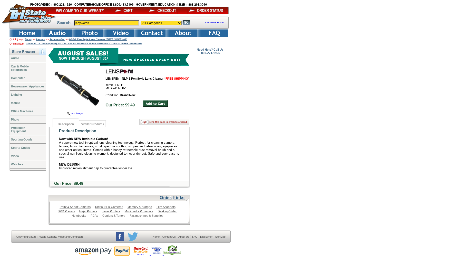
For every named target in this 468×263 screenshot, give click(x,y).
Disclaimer (206, 236)
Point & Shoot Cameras (75, 207)
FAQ (194, 236)
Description (66, 124)
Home (156, 236)
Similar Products (92, 124)
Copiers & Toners (113, 215)
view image (76, 113)
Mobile (15, 103)
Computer (18, 78)
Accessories (57, 39)
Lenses (40, 39)
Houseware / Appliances (28, 86)
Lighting (16, 94)
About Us (183, 236)
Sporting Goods (21, 139)
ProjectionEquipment (18, 129)
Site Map (220, 236)
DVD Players (66, 211)
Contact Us (169, 236)
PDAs (94, 215)
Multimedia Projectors (139, 211)
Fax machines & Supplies (146, 215)
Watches (17, 164)
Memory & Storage (139, 207)
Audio (15, 58)
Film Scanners (166, 207)
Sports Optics (20, 148)
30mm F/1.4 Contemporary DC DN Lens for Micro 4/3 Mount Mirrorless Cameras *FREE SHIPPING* (84, 43)
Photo (28, 39)
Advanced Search (214, 22)
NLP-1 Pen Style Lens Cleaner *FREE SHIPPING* (98, 39)
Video (15, 156)
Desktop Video (167, 211)
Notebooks (79, 215)
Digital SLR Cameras (109, 207)
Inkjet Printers (88, 211)
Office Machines (22, 111)
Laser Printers (111, 211)
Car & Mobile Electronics (20, 68)
